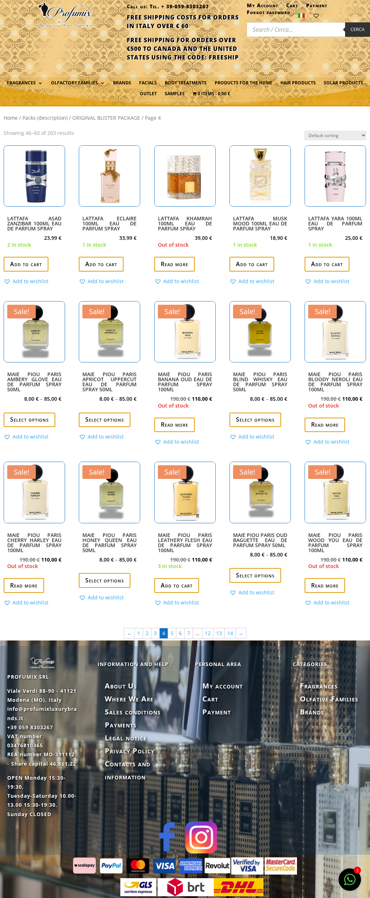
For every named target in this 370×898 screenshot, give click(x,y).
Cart (292, 7)
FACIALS (148, 83)
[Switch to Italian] (301, 17)
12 (208, 633)
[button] (26, 281)
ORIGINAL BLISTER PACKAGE (106, 117)
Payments (121, 725)
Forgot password (268, 14)
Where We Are (129, 699)
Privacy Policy (130, 751)
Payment (316, 7)
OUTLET (148, 94)
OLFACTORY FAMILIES (74, 83)
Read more (174, 264)
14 (230, 633)
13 (219, 633)
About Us (121, 686)
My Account (262, 7)
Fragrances (319, 686)
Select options (29, 419)
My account (222, 686)
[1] (350, 883)
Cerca (357, 29)
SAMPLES (175, 94)
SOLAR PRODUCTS (343, 83)
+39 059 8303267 (30, 727)
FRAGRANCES (21, 83)
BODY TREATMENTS (186, 83)
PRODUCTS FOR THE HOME (243, 83)
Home (11, 117)
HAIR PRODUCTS (298, 83)
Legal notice (126, 738)
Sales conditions (133, 712)
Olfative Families (329, 699)
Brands (122, 83)
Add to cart (26, 264)
